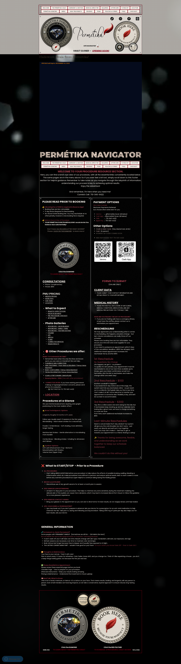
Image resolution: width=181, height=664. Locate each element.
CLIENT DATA (103, 290)
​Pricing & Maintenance (49, 574)
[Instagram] (120, 18)
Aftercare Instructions (49, 572)
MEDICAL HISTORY (106, 303)
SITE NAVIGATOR (90, 46)
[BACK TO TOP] (98, 45)
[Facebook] (129, 18)
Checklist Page (46, 569)
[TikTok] (112, 18)
